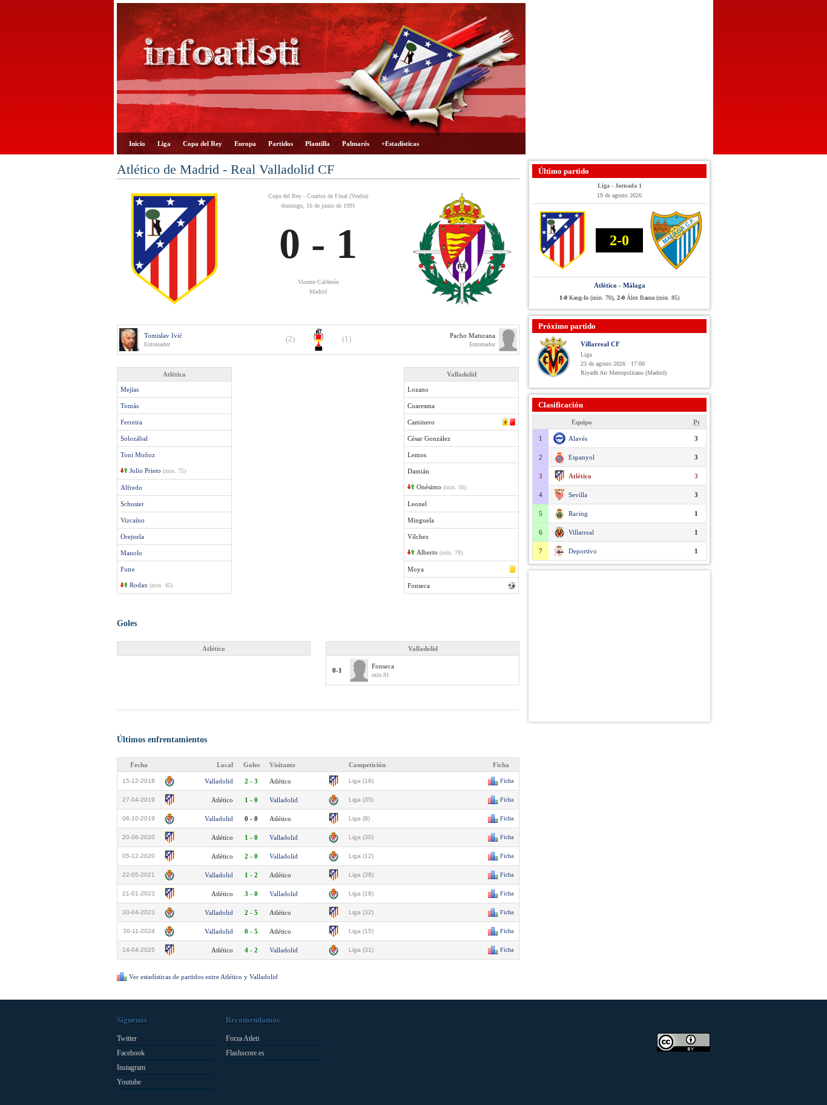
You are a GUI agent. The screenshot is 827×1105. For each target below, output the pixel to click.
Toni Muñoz (137, 454)
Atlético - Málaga (619, 285)
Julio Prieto (145, 470)
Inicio (137, 143)
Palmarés (355, 143)
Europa (245, 143)
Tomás (129, 405)
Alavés (577, 438)
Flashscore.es (245, 1053)
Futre (127, 569)
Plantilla (317, 143)
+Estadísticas (400, 143)
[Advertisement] (619, 78)
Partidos (280, 143)
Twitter (127, 1038)
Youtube (129, 1082)
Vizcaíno (132, 520)
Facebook (131, 1053)
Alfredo (131, 487)
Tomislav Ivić (163, 335)
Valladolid (219, 781)
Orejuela (132, 536)
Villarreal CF (600, 344)
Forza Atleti (242, 1038)
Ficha (506, 780)
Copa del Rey (202, 143)
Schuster (132, 503)
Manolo (131, 552)
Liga (164, 143)
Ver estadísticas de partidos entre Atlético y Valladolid (203, 976)
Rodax (139, 585)
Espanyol (581, 457)
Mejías (129, 389)
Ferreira (131, 422)
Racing (578, 513)
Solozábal (134, 438)
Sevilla (577, 494)
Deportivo (582, 551)
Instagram (131, 1067)
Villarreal (581, 532)
